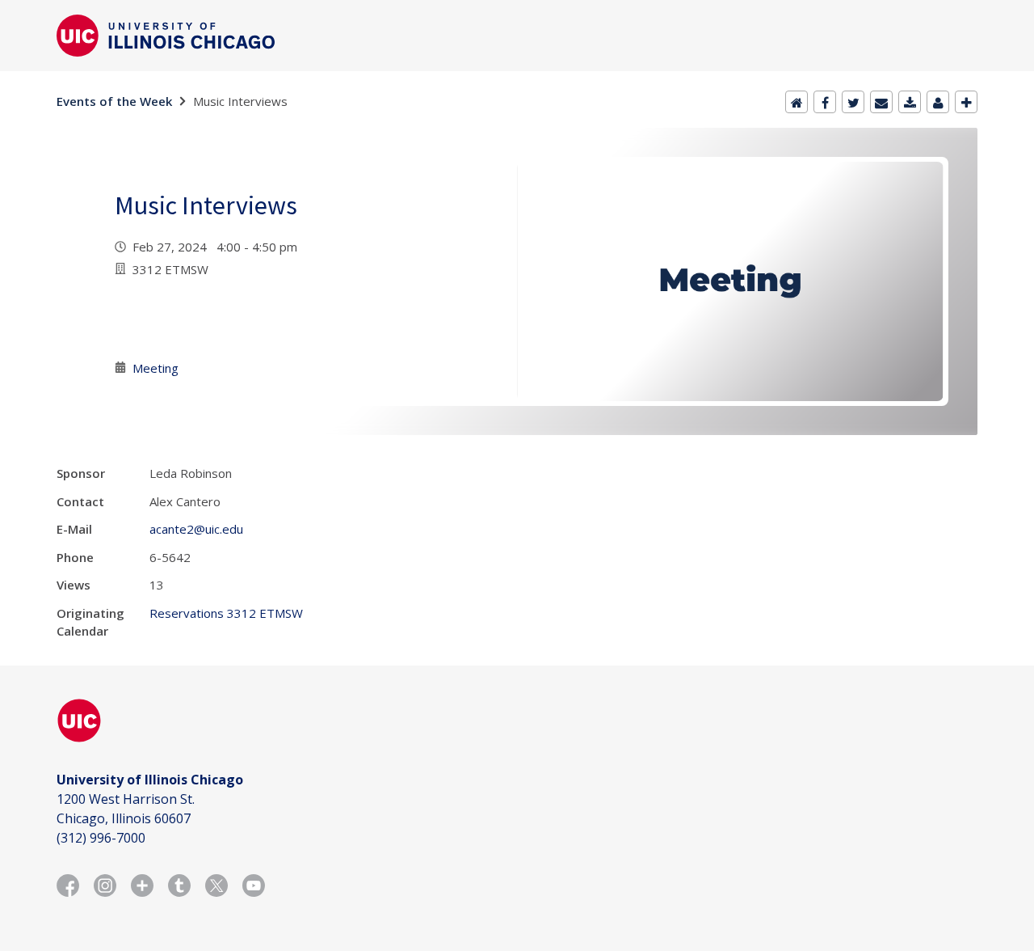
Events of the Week (114, 101)
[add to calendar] (909, 102)
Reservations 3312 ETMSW (226, 613)
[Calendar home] (796, 102)
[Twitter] (853, 102)
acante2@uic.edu (196, 529)
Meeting (155, 368)
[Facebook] (824, 102)
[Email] (881, 102)
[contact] (938, 102)
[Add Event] (966, 102)
